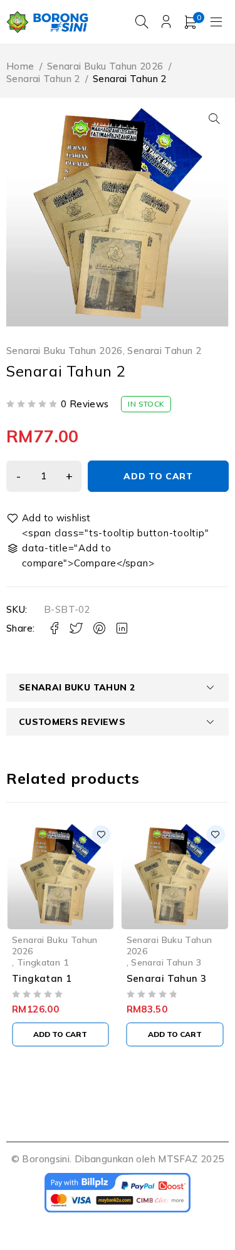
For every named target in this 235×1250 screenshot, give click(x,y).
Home (20, 66)
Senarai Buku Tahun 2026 (105, 66)
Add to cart (158, 476)
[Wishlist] (49, 518)
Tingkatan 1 (42, 962)
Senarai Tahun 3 (166, 962)
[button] (214, 118)
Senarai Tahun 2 (43, 79)
